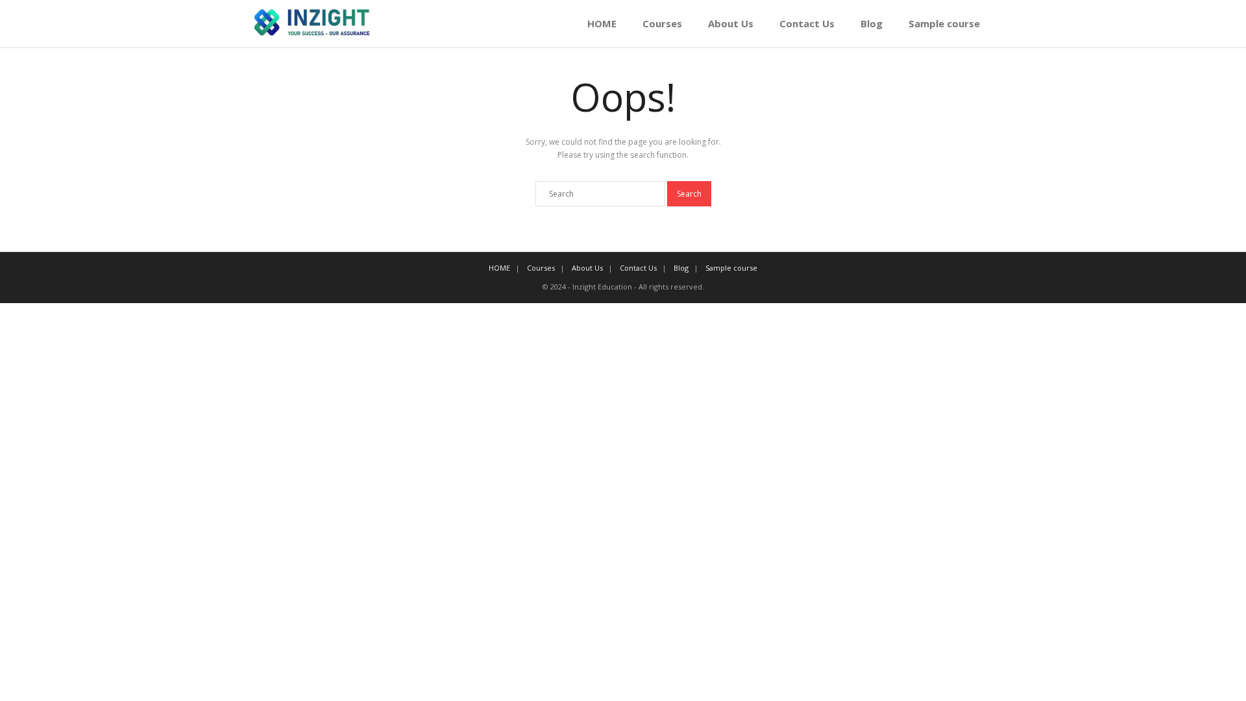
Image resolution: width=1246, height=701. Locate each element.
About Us (730, 23)
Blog (872, 23)
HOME (602, 23)
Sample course (944, 23)
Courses (662, 23)
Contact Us (807, 23)
